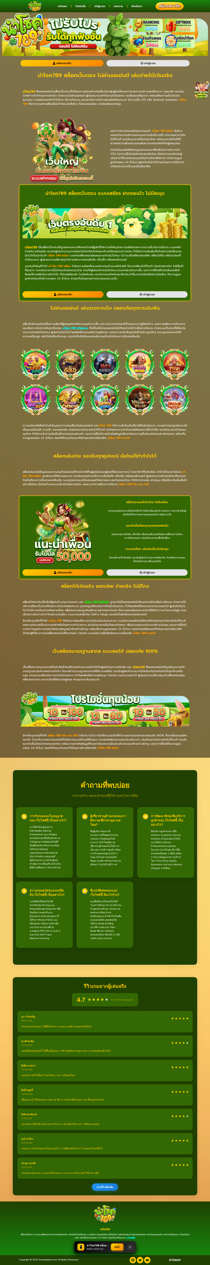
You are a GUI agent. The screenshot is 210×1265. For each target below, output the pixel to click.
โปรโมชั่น (80, 6)
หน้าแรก (62, 6)
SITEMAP (175, 1260)
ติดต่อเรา (136, 6)
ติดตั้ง (117, 1247)
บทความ (118, 6)
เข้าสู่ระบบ (99, 6)
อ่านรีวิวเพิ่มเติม (105, 1187)
